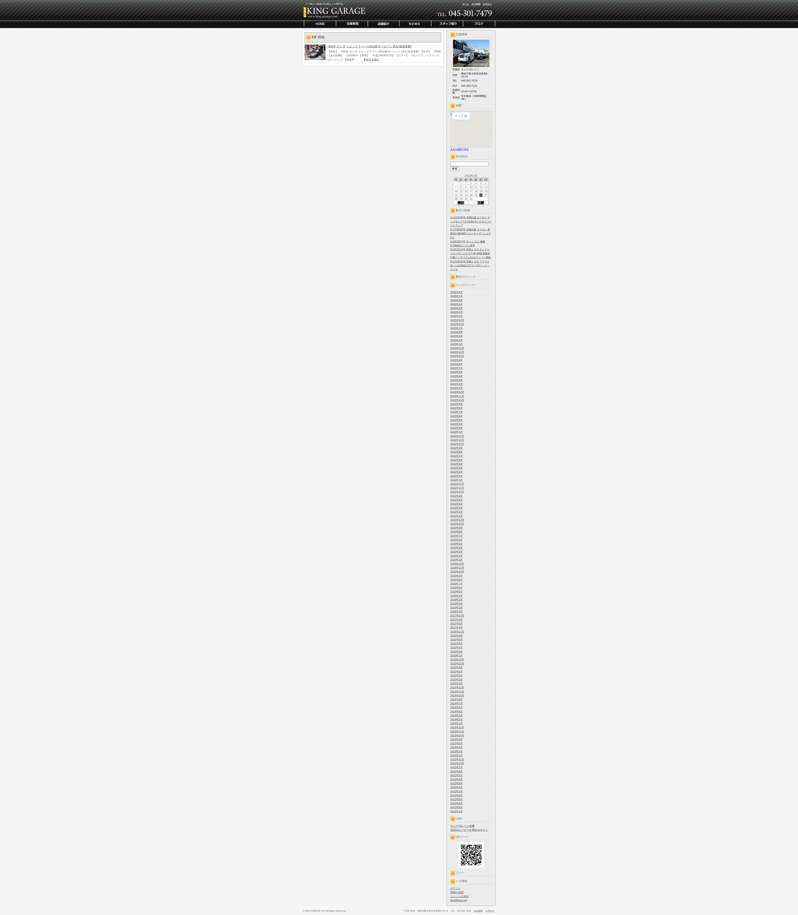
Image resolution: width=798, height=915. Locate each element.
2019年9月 (456, 575)
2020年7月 (456, 535)
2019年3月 (456, 599)
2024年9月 (456, 360)
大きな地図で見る (459, 149)
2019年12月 (457, 563)
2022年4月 (456, 467)
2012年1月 (456, 791)
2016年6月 (456, 639)
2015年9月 (456, 667)
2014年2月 (456, 719)
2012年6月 (456, 771)
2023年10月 (457, 400)
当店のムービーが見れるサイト (469, 829)
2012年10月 (457, 763)
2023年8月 (456, 408)
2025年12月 (457, 320)
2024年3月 (456, 380)
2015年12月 (457, 659)
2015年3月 (456, 679)
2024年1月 (456, 388)
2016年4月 (456, 647)
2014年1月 (456, 723)
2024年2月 (456, 384)
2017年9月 (456, 619)
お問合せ (487, 4)
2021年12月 (457, 483)
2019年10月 (457, 571)
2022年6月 (456, 460)
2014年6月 (456, 707)
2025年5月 (456, 332)
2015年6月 (456, 671)
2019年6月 (456, 587)
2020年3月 (456, 551)
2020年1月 (456, 559)
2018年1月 (456, 611)
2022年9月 (456, 447)
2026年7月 (456, 296)
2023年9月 (456, 404)
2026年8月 (456, 292)
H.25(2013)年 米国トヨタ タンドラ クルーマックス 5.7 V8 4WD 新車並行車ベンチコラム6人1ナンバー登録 (470, 253)
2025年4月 (456, 336)
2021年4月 (456, 503)
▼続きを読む (370, 59)
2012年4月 (456, 779)
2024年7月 (456, 368)
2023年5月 (456, 420)
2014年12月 (457, 687)
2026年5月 (456, 300)
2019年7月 (456, 583)
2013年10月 (457, 735)
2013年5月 (456, 743)
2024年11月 (457, 352)
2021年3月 (456, 507)
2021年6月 (456, 496)
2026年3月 (456, 308)
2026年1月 (456, 316)
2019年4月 (456, 595)
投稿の (457, 892)
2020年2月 (456, 555)
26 (480, 195)
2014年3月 (456, 715)
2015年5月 (456, 675)
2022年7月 (456, 456)
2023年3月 (456, 428)
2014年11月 (457, 691)
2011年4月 (456, 803)
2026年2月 (456, 312)
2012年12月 (457, 759)
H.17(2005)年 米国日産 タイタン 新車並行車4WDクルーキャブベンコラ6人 (470, 233)
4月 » (481, 202)
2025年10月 (457, 324)
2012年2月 (456, 787)
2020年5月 (456, 543)
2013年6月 (456, 739)
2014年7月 (456, 703)
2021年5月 (456, 499)
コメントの (459, 896)
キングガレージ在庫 (462, 825)
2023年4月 (456, 424)
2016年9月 (456, 635)
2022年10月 (457, 444)
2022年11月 (457, 440)
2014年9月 (456, 699)
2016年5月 (456, 643)
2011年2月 (456, 811)
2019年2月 (456, 603)
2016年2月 (456, 655)
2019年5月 (456, 591)
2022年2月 (456, 476)
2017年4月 (456, 627)
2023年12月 (457, 392)
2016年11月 (457, 631)
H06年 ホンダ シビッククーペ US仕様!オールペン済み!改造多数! (370, 46)
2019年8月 (456, 579)
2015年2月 (456, 683)
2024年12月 (457, 348)
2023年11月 (457, 396)
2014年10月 (457, 695)
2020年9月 (456, 527)
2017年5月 (456, 623)
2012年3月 (456, 783)
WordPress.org (458, 900)
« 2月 (461, 202)
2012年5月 (456, 775)
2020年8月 (456, 531)
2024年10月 (457, 356)
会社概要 (475, 4)
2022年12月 (457, 436)
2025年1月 (456, 344)
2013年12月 (457, 727)
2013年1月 (456, 755)
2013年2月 (456, 751)
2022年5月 (456, 463)
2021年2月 (456, 511)
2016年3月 (456, 651)
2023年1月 (456, 431)
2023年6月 (456, 416)
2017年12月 (457, 615)
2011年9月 (456, 795)
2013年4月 (456, 747)
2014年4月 (456, 711)
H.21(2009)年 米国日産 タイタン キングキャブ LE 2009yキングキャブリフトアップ (471, 221)
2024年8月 (456, 364)
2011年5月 (456, 799)
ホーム (465, 4)
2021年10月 (457, 491)
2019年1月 (456, 607)
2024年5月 (456, 372)
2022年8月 (456, 451)
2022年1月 (456, 480)
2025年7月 (456, 328)
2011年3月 (456, 807)
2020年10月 (457, 523)
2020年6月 (456, 539)
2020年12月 (457, 519)
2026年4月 (456, 304)
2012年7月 (456, 767)
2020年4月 (456, 547)
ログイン (455, 888)
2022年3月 (456, 471)
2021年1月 (456, 515)
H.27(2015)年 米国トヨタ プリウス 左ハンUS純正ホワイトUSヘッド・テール (470, 265)
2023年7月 (456, 412)
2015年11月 (457, 663)
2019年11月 (457, 567)
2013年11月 (457, 731)
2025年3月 (456, 340)
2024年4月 (456, 376)
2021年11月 (457, 487)
